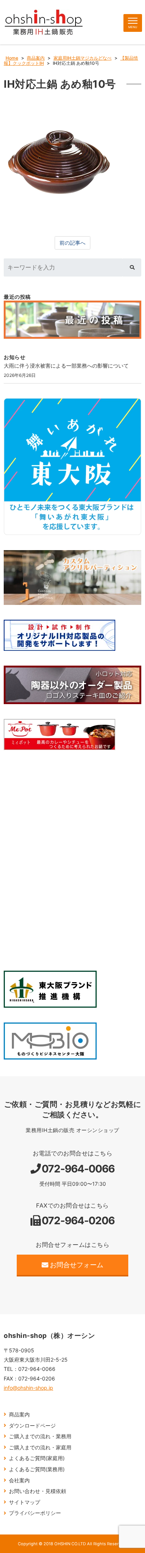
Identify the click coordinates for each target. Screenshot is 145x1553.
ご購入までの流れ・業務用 (40, 1436)
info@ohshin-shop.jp (28, 1388)
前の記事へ (72, 243)
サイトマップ (24, 1502)
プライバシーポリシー (35, 1513)
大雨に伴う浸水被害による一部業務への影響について (66, 365)
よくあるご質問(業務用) (37, 1469)
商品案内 (19, 1414)
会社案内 (19, 1480)
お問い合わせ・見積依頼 (37, 1491)
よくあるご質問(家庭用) (37, 1458)
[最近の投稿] (72, 320)
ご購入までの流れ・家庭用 (40, 1447)
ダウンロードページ (32, 1425)
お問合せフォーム (76, 1265)
